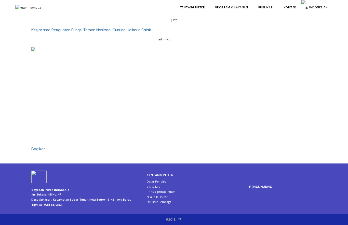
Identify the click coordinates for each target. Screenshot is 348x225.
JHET (174, 20)
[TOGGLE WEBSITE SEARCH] (334, 7)
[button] (32, 158)
